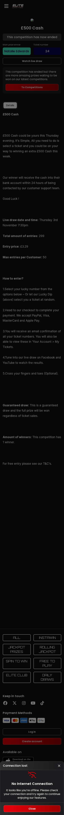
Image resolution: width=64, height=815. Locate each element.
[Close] (59, 766)
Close (32, 808)
